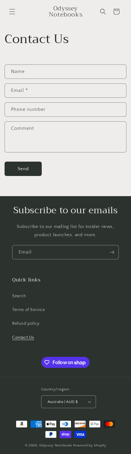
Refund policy (26, 323)
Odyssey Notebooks (55, 445)
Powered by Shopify (89, 445)
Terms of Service (28, 309)
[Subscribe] (112, 252)
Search (19, 296)
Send (23, 168)
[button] (12, 11)
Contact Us (23, 337)
